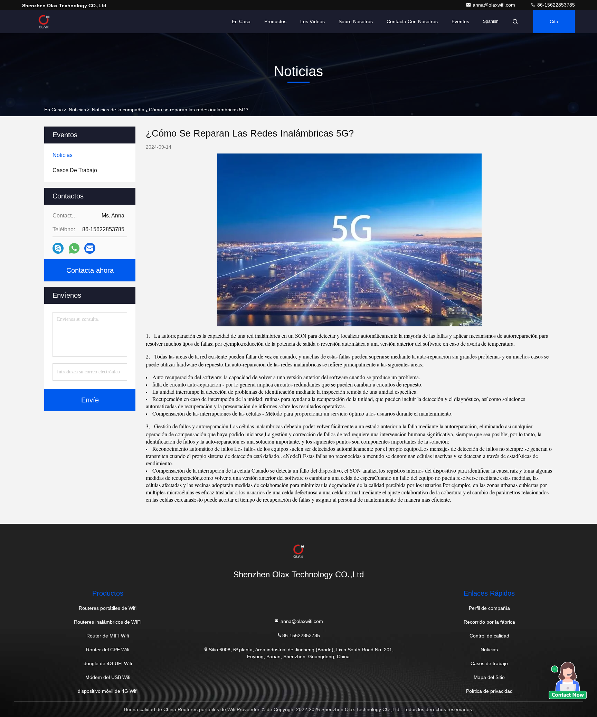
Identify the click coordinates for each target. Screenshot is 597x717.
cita (554, 21)
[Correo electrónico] (89, 248)
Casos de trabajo (489, 663)
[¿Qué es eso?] (74, 248)
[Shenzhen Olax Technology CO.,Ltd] (44, 21)
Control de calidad (489, 636)
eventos (460, 21)
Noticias (77, 109)
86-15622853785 (555, 5)
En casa (241, 21)
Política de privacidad (489, 691)
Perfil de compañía (489, 608)
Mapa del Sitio (489, 677)
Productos (275, 21)
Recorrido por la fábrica (489, 622)
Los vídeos (312, 21)
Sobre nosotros (356, 21)
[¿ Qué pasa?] (58, 248)
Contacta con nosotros (412, 21)
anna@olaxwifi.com (495, 5)
